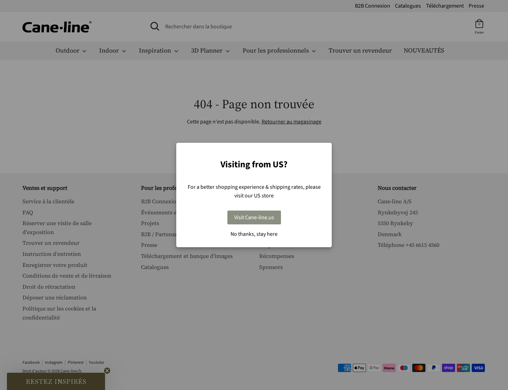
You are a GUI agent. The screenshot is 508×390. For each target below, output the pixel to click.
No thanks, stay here (254, 234)
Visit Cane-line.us (254, 217)
